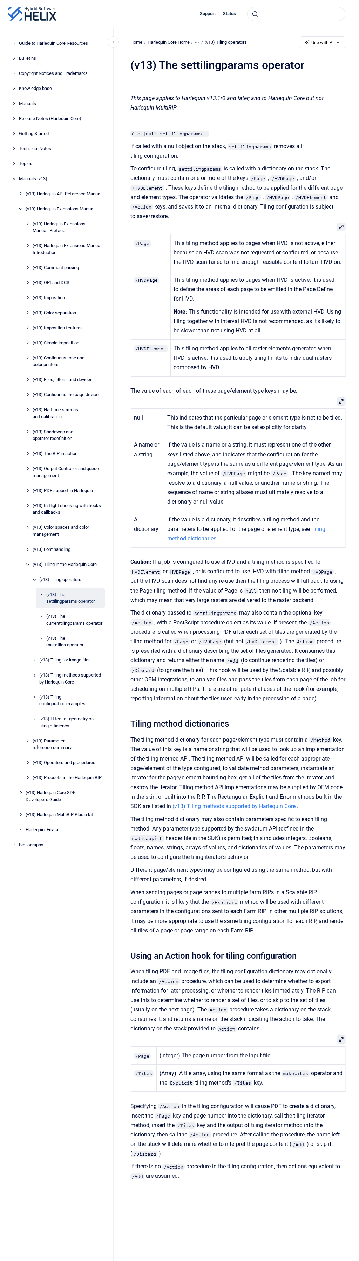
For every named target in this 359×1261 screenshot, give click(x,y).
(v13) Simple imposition (56, 342)
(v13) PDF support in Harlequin (63, 490)
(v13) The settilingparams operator (70, 598)
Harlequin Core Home (169, 42)
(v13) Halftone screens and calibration (55, 413)
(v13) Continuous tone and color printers (58, 361)
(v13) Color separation (54, 312)
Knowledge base (35, 88)
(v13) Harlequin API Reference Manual (63, 193)
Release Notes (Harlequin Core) (50, 118)
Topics (25, 163)
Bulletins (27, 58)
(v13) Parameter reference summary (52, 744)
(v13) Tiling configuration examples (62, 700)
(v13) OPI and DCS (51, 282)
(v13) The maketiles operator (64, 642)
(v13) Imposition (49, 297)
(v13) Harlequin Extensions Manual (60, 208)
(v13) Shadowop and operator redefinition (53, 435)
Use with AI (322, 42)
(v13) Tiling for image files (65, 660)
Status (229, 13)
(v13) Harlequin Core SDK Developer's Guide (51, 796)
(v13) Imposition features (58, 327)
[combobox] (296, 14)
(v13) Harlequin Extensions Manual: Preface (59, 227)
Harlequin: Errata (42, 829)
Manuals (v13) (33, 178)
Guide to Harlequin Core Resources (53, 43)
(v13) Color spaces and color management (61, 531)
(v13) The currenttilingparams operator (74, 620)
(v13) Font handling (51, 549)
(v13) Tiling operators (60, 579)
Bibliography (31, 844)
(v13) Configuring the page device (66, 394)
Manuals (27, 103)
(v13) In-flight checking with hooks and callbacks (67, 509)
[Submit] (255, 14)
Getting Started (34, 133)
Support (208, 13)
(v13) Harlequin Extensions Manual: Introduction (67, 249)
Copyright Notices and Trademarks (53, 73)
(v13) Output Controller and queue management (66, 472)
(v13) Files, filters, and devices (63, 379)
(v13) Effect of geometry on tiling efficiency (66, 722)
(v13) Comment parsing (56, 267)
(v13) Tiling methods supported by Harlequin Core (70, 678)
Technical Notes (35, 148)
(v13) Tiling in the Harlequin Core (65, 564)
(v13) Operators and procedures (64, 762)
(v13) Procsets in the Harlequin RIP (67, 777)
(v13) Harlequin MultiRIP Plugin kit (59, 814)
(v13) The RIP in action (55, 453)
